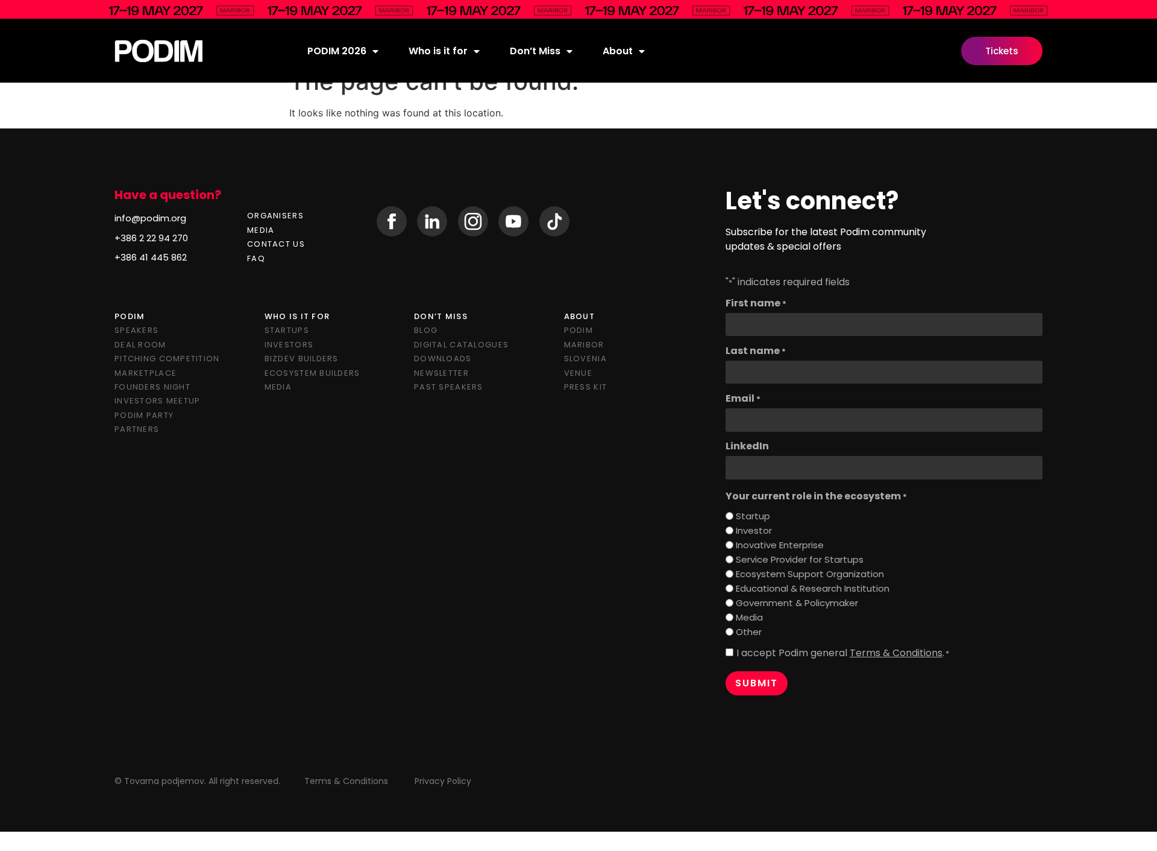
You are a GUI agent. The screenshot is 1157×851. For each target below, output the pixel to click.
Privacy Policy (443, 781)
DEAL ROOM (140, 344)
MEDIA (260, 230)
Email (743, 398)
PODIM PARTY (144, 415)
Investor (754, 530)
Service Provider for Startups (800, 559)
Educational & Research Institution (812, 588)
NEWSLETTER (441, 373)
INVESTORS (289, 344)
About (618, 51)
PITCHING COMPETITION (167, 358)
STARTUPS (287, 330)
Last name (756, 351)
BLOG (425, 330)
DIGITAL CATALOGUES (461, 344)
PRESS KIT (585, 387)
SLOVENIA (585, 358)
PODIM (578, 330)
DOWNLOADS (443, 358)
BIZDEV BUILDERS (302, 358)
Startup (753, 515)
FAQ (256, 258)
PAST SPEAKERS (448, 387)
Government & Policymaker (797, 602)
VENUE (578, 373)
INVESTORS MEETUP (157, 401)
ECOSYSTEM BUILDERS (312, 373)
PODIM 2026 (336, 51)
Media (749, 617)
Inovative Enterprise (780, 544)
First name (756, 303)
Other (749, 631)
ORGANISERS (275, 215)
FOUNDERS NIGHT (152, 387)
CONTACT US (276, 244)
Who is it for (438, 51)
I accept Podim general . (842, 653)
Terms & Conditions (896, 653)
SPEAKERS (136, 330)
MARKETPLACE (145, 373)
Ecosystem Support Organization (810, 573)
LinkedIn (747, 446)
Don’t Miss (535, 51)
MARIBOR (584, 344)
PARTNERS (136, 429)
